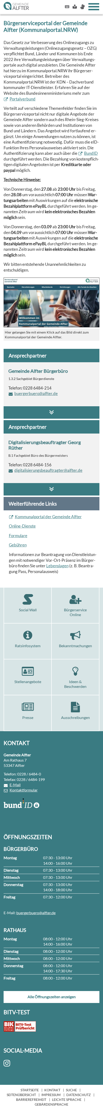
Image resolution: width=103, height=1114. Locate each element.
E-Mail (15, 784)
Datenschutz (78, 1095)
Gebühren (18, 544)
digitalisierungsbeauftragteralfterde (48, 470)
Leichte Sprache (66, 1099)
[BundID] (21, 803)
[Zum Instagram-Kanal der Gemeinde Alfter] (8, 1063)
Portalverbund (22, 98)
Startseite (30, 1090)
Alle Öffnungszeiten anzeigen (52, 996)
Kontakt (52, 1090)
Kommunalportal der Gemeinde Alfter (48, 516)
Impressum (51, 1095)
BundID (91, 153)
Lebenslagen (57, 565)
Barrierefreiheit (31, 1099)
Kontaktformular (24, 790)
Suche (71, 1090)
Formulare (18, 535)
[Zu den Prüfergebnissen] (20, 1026)
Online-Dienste (22, 526)
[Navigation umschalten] (93, 6)
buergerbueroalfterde (36, 393)
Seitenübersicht (21, 1095)
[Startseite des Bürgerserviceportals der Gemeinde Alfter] (51, 302)
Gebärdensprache (51, 1104)
